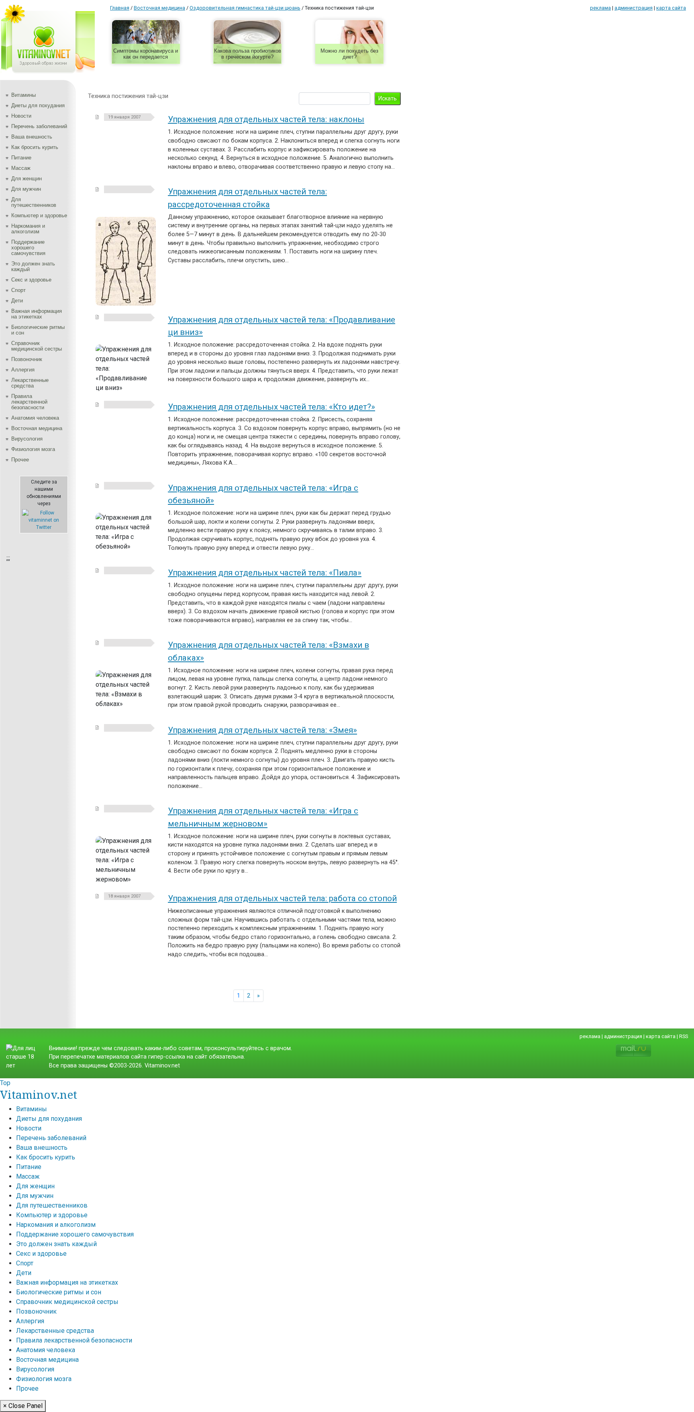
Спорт (18, 290)
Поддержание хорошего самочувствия (28, 247)
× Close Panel (23, 1406)
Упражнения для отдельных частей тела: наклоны (266, 119)
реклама (600, 8)
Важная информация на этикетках (36, 314)
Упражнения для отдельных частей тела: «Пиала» (264, 572)
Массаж (21, 168)
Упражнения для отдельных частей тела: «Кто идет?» (271, 407)
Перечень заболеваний (39, 126)
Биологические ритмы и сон (38, 330)
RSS (683, 1036)
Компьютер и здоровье (39, 215)
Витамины (23, 95)
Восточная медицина (36, 428)
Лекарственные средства (30, 383)
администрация (633, 8)
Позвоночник (26, 359)
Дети (17, 301)
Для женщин (26, 178)
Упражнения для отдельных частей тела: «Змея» (262, 730)
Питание (21, 158)
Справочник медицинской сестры (36, 346)
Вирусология (27, 439)
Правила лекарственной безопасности (29, 401)
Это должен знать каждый (33, 266)
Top (5, 1083)
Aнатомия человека (35, 418)
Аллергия (23, 370)
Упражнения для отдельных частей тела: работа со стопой (282, 898)
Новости (21, 116)
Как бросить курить (34, 147)
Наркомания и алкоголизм (28, 229)
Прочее (20, 460)
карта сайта (671, 8)
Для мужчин (26, 189)
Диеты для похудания (38, 105)
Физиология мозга (33, 449)
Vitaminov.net (38, 1094)
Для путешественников (33, 202)
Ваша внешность (31, 137)
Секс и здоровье (31, 280)
